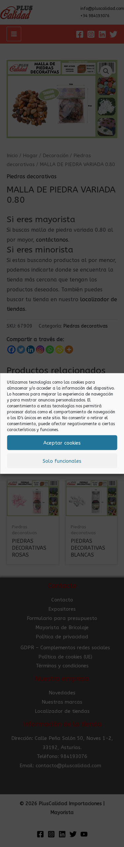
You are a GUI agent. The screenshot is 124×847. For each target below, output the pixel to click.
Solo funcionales (62, 461)
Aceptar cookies (62, 443)
